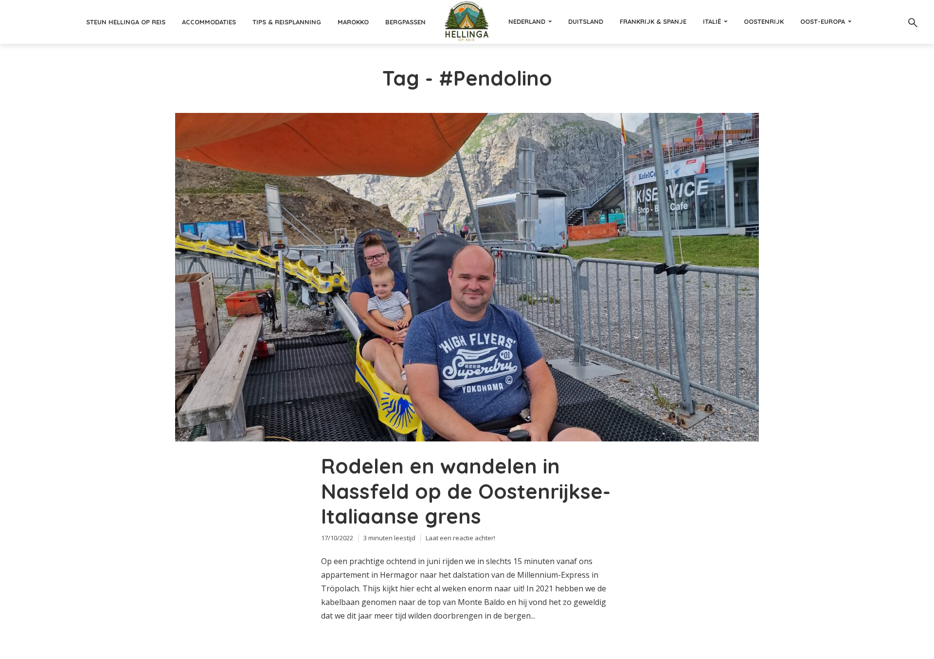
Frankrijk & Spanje (653, 21)
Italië (712, 21)
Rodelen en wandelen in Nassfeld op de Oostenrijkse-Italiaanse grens (466, 491)
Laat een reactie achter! (460, 537)
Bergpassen (405, 22)
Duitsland (585, 21)
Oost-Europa (822, 21)
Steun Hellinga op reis (125, 22)
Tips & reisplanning (286, 22)
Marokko (353, 22)
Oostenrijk (764, 21)
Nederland (526, 21)
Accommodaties (209, 22)
